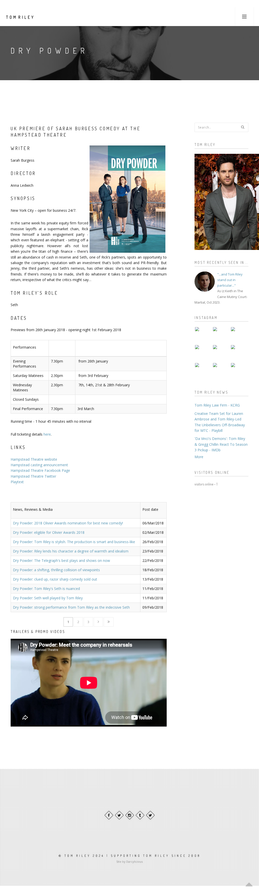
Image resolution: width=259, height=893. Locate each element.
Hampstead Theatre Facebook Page (40, 470)
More (199, 456)
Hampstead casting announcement (39, 464)
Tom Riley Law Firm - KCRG (217, 405)
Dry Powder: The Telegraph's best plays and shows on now (61, 560)
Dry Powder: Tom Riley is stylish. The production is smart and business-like (74, 541)
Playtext (17, 481)
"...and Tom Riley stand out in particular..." (230, 280)
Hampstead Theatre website (34, 459)
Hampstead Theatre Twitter (33, 476)
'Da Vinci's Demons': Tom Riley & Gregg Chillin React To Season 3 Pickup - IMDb (221, 444)
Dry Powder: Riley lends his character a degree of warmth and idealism (70, 551)
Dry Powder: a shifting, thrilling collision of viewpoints (56, 569)
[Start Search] (243, 127)
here (47, 434)
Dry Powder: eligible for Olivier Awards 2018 (48, 532)
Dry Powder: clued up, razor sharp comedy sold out (55, 579)
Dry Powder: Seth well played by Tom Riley (48, 598)
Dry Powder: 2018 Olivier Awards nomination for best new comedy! (68, 523)
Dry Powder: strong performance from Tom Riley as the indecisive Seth (71, 607)
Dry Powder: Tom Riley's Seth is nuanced (46, 588)
